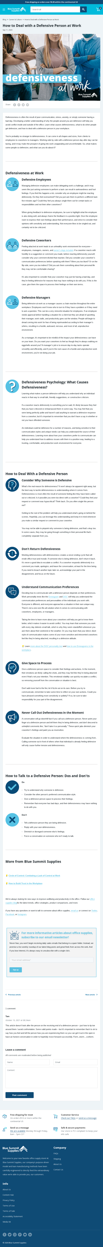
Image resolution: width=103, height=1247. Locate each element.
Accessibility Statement (13, 1216)
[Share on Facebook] (14, 104)
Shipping (57, 1159)
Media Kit (7, 1221)
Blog (4, 19)
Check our (66, 1118)
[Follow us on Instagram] (15, 1235)
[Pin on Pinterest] (18, 104)
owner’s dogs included (63, 250)
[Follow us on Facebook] (4, 1235)
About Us (58, 1164)
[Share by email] (27, 104)
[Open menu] (4, 9)
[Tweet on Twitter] (23, 104)
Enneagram (54, 597)
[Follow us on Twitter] (10, 1235)
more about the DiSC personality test (46, 646)
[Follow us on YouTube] (25, 1235)
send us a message (88, 1118)
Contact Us (58, 1169)
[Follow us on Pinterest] (20, 1235)
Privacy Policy (8, 1200)
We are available (17, 1131)
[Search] (83, 9)
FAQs (73, 1118)
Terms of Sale (9, 1211)
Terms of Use (9, 1205)
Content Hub (8, 1195)
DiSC (65, 597)
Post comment (19, 1095)
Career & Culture (15, 19)
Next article (90, 995)
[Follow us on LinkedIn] (30, 1235)
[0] (98, 9)
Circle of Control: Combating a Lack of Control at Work (34, 875)
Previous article (14, 995)
